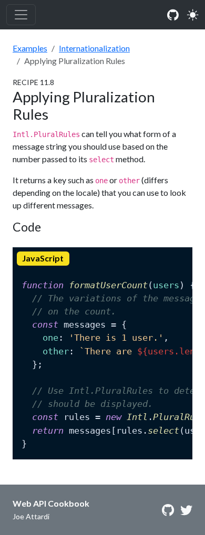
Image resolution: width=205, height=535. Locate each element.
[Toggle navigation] (21, 14)
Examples (30, 48)
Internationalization (94, 48)
